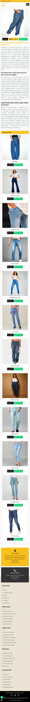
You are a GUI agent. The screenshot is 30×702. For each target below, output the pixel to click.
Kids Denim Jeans (8, 653)
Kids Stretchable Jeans (9, 658)
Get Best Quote (14, 39)
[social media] (11, 695)
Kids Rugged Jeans (8, 661)
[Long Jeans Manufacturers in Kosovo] (15, 317)
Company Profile (8, 592)
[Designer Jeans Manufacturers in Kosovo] (15, 215)
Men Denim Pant (8, 624)
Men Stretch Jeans (8, 618)
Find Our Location (15, 562)
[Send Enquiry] (15, 23)
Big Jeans (6, 674)
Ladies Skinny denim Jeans (10, 642)
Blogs (5, 595)
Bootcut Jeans (7, 679)
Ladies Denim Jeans (8, 634)
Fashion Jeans (7, 684)
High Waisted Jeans (8, 687)
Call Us (5, 39)
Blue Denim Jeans (8, 616)
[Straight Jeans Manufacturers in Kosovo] (15, 487)
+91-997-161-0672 (6, 1)
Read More (10, 164)
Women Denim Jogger (9, 640)
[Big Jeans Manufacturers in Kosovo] (15, 147)
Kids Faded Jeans (8, 656)
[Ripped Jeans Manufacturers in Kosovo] (15, 419)
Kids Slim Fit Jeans (8, 663)
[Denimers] (3, 4)
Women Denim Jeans (9, 632)
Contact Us (15, 578)
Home (5, 590)
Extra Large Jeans (8, 677)
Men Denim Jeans (8, 611)
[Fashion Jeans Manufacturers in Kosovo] (15, 249)
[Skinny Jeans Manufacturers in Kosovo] (15, 453)
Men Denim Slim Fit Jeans (10, 613)
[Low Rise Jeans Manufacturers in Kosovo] (15, 351)
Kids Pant (6, 666)
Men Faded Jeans (8, 621)
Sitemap (6, 600)
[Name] (27, 4)
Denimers (12, 693)
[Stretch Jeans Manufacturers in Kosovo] (15, 521)
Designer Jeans (7, 682)
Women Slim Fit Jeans (9, 645)
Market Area (7, 603)
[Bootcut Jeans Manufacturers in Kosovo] (15, 181)
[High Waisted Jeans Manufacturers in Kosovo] (15, 283)
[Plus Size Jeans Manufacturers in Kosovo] (15, 385)
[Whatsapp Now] (2, 697)
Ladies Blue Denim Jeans (10, 637)
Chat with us (24, 39)
